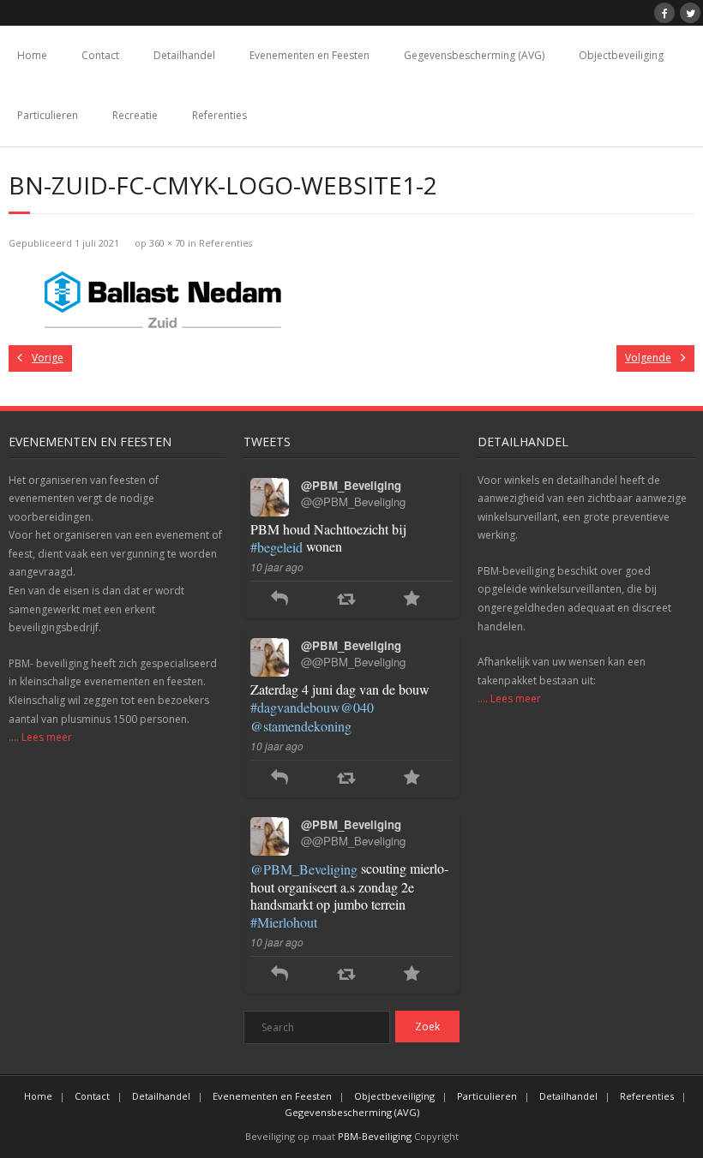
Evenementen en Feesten (309, 55)
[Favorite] (412, 600)
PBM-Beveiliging (375, 1136)
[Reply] (279, 600)
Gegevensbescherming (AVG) (474, 55)
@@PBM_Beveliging (353, 501)
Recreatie (135, 115)
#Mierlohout (283, 922)
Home (32, 55)
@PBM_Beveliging (304, 869)
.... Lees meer (40, 737)
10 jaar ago (276, 566)
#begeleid (276, 547)
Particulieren (47, 115)
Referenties (219, 115)
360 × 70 (167, 242)
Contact (100, 55)
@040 (357, 707)
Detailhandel (184, 55)
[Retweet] (346, 600)
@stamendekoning (301, 726)
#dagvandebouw (295, 707)
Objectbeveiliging (621, 55)
